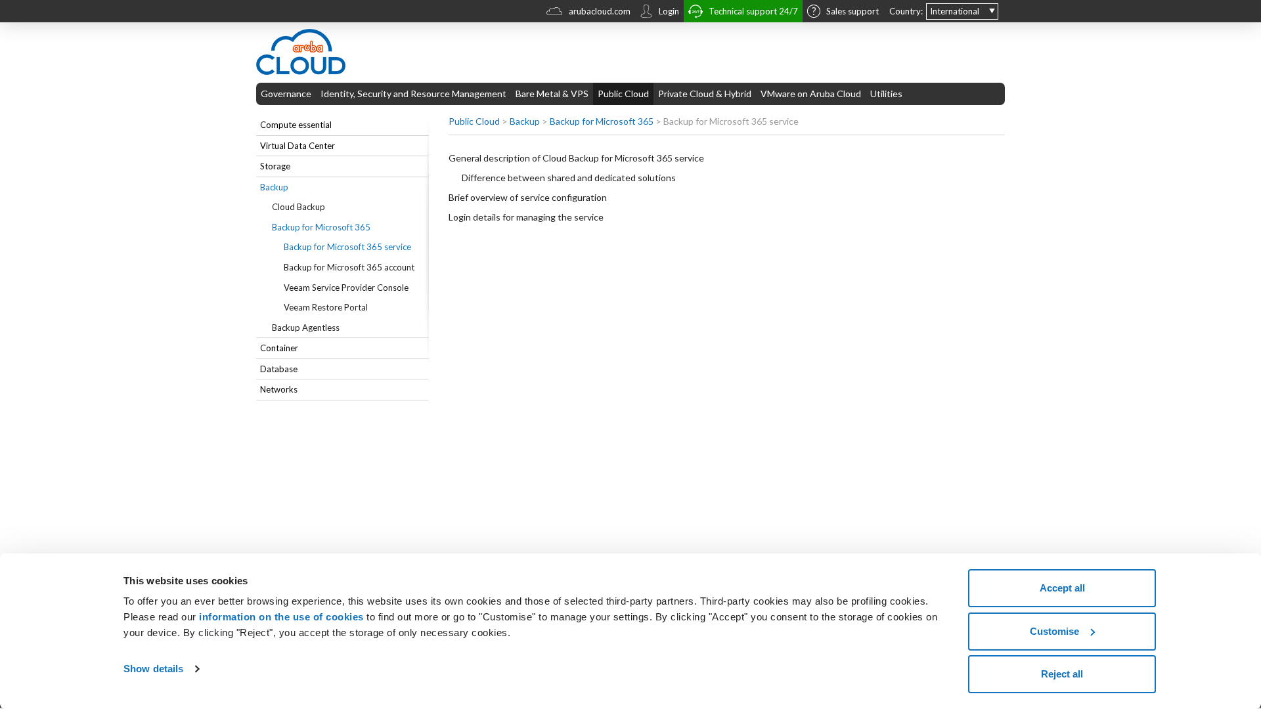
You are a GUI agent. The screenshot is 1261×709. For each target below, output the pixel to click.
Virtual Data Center (297, 145)
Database (279, 369)
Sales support (852, 11)
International (954, 11)
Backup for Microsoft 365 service (347, 247)
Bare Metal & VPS (552, 93)
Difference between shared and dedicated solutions (569, 177)
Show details (153, 668)
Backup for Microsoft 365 (321, 227)
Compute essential (296, 124)
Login (669, 11)
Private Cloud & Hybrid (704, 93)
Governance (286, 93)
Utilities (886, 93)
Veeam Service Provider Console (346, 287)
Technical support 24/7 (753, 11)
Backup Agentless (306, 327)
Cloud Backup (298, 207)
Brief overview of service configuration (528, 197)
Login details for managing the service (526, 217)
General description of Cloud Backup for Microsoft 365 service (576, 157)
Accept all (1062, 587)
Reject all (1062, 673)
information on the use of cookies (281, 616)
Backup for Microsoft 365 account (349, 267)
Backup (274, 187)
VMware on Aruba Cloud (811, 93)
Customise (1054, 631)
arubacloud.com (599, 11)
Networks (279, 389)
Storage (275, 166)
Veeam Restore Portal (326, 307)
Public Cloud (623, 93)
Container (279, 348)
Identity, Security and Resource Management (413, 93)
